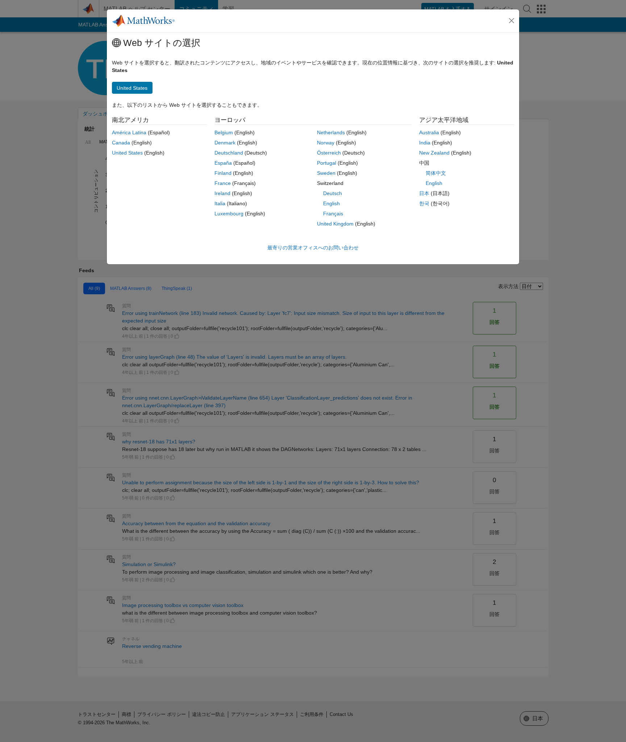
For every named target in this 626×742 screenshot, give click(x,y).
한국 (424, 203)
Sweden (326, 173)
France (222, 183)
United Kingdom (335, 224)
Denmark (224, 143)
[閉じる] (511, 21)
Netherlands (331, 132)
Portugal (326, 163)
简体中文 (436, 173)
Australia (429, 132)
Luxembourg (228, 213)
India (424, 143)
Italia (219, 203)
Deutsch (332, 193)
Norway (325, 143)
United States (127, 153)
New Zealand (434, 153)
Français (333, 213)
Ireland (222, 193)
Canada (121, 143)
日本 (424, 193)
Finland (222, 173)
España (223, 163)
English (331, 203)
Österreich (329, 153)
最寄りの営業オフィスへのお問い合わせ (313, 247)
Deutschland (228, 153)
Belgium (223, 132)
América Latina (129, 132)
